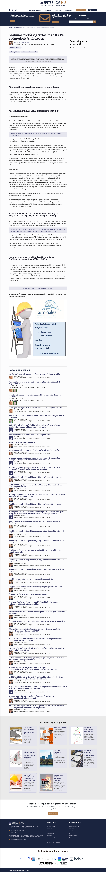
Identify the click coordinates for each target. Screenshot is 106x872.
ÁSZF (70, 833)
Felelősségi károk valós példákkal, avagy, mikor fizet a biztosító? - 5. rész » (36, 532)
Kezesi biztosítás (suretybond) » (22, 442)
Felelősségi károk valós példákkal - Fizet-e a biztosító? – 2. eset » (35, 477)
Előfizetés (82, 10)
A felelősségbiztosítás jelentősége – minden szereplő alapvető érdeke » (34, 522)
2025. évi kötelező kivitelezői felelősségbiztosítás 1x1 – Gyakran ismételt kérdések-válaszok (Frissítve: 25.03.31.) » (36, 678)
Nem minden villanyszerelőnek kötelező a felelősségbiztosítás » (35, 450)
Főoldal (10, 27)
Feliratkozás (56, 22)
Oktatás (71, 840)
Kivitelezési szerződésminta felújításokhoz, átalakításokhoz (29, 777)
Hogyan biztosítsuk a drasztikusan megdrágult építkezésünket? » (35, 587)
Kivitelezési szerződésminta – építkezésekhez (29, 730)
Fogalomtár (58, 10)
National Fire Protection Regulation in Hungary (58, 777)
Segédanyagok (50, 838)
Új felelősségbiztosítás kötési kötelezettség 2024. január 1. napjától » (37, 621)
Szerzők (71, 831)
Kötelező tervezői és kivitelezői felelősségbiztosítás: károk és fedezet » (35, 396)
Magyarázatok (48, 10)
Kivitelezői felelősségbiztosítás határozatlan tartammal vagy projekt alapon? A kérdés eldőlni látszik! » (37, 495)
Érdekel (13, 21)
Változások (68, 10)
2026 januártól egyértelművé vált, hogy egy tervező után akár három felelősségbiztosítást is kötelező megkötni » (36, 707)
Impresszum (72, 838)
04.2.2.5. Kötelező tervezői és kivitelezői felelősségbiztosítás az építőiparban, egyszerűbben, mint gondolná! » (34, 426)
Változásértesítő (73, 826)
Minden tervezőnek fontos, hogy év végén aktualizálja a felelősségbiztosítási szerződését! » (31, 697)
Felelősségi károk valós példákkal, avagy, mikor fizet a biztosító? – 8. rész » (37, 570)
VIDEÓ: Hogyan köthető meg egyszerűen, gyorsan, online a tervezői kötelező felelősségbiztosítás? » (36, 659)
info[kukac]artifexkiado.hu (17, 830)
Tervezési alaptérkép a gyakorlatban (89, 729)
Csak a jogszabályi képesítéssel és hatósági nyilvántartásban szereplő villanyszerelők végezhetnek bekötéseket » (34, 459)
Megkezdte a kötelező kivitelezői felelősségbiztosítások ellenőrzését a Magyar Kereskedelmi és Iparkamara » (38, 687)
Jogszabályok (50, 833)
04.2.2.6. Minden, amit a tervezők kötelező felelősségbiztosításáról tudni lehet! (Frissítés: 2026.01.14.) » (36, 639)
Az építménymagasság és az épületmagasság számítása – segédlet (30, 755)
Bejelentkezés (92, 10)
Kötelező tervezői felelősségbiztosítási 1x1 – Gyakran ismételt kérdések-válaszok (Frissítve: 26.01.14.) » (34, 630)
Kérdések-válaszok (35, 10)
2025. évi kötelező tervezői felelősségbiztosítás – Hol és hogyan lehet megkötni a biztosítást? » (37, 649)
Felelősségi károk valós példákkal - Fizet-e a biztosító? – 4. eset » (35, 504)
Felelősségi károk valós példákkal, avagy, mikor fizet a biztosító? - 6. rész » (36, 541)
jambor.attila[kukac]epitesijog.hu (19, 839)
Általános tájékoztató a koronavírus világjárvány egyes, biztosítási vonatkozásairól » (36, 551)
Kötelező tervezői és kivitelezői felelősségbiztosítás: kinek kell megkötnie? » (35, 383)
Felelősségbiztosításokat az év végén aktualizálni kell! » (31, 579)
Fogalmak (49, 828)
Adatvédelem (72, 835)
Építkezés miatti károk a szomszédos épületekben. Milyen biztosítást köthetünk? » (37, 613)
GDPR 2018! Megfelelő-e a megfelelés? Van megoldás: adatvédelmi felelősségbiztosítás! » (35, 486)
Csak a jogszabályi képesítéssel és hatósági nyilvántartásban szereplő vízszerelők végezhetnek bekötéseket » (34, 468)
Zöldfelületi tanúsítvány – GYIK (59, 752)
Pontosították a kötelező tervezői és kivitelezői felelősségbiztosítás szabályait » (36, 416)
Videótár (49, 835)
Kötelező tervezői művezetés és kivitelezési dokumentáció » (35, 374)
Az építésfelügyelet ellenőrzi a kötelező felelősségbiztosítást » (36, 408)
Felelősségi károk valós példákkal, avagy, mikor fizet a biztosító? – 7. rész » (36, 561)
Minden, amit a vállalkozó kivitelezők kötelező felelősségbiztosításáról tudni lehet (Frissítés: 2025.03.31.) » (33, 668)
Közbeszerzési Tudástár (53, 842)
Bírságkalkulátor (60, 728)
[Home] (53, 3)
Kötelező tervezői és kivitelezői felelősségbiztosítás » (31, 435)
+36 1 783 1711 (15, 832)
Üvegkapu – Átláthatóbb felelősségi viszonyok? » (29, 594)
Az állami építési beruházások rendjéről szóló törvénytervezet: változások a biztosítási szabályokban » (34, 603)
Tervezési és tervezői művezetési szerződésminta (89, 753)
